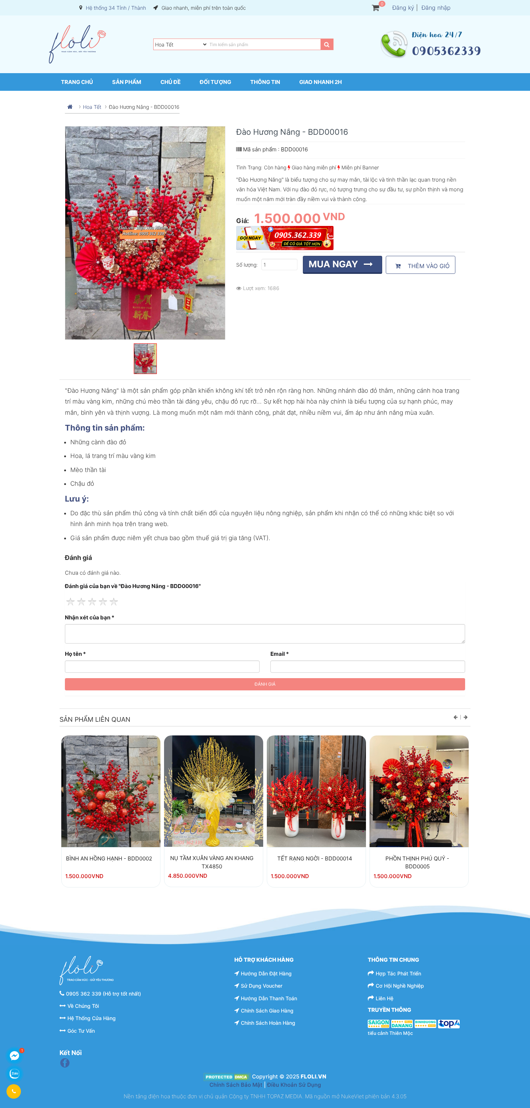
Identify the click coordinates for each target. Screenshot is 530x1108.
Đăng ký (403, 7)
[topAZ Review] (449, 1023)
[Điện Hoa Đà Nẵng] (402, 1023)
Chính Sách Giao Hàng (267, 1010)
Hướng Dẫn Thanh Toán (269, 998)
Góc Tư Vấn (81, 1031)
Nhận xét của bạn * (89, 617)
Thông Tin (265, 82)
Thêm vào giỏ (427, 266)
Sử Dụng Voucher (261, 986)
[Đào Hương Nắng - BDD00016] (110, 801)
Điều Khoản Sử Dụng (294, 1084)
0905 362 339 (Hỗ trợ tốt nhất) (103, 994)
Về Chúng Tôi (83, 1006)
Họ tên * (75, 653)
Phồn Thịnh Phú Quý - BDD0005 (417, 862)
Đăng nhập (436, 7)
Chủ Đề (170, 82)
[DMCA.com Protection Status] (227, 1076)
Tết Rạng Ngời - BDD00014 (314, 858)
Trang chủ (77, 82)
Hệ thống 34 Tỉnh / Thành (116, 8)
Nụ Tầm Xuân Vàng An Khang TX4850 (211, 862)
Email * (279, 653)
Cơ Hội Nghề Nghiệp (400, 986)
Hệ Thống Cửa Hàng (91, 1018)
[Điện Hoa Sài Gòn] (378, 1023)
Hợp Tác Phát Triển (398, 973)
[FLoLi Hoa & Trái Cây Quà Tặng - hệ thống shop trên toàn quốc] (77, 44)
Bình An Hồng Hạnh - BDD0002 (109, 858)
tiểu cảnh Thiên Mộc (390, 1033)
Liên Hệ (384, 998)
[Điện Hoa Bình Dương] (425, 1023)
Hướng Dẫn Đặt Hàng (266, 973)
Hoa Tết (92, 107)
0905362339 (446, 51)
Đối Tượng (215, 82)
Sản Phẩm (126, 82)
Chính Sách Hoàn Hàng (268, 1023)
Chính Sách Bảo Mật (235, 1084)
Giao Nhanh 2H (320, 82)
